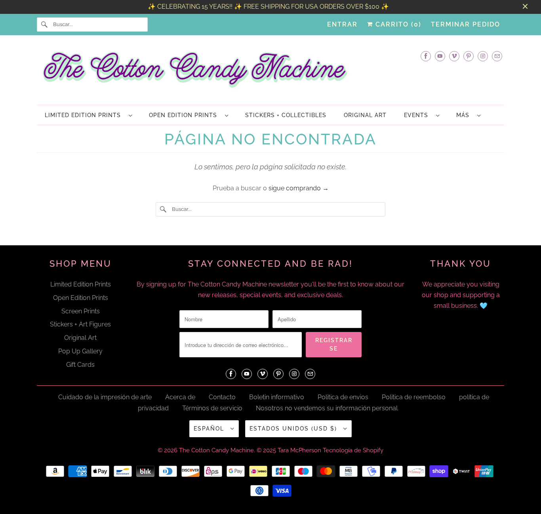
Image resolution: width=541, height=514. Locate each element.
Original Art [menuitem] (365, 115)
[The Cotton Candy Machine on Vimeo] (454, 56)
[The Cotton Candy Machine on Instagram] (483, 56)
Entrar (342, 24)
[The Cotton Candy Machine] (270, 72)
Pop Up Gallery (80, 351)
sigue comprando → (299, 188)
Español (210, 428)
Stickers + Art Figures (80, 324)
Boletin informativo (276, 397)
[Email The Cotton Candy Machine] (497, 56)
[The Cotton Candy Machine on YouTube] (440, 56)
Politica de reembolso (414, 397)
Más (464, 115)
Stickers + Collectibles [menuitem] (285, 115)
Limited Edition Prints (85, 115)
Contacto (222, 397)
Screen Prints (80, 311)
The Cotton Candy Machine (216, 450)
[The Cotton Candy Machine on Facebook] (426, 56)
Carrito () (397, 24)
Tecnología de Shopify (353, 450)
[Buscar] (45, 24)
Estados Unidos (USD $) (294, 428)
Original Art (80, 337)
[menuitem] (88, 115)
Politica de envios (343, 397)
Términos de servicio (212, 408)
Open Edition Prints (185, 115)
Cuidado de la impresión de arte (105, 397)
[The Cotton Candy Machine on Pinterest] (468, 56)
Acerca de (180, 397)
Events (418, 115)
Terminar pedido (465, 24)
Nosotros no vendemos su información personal (327, 408)
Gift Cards (80, 364)
